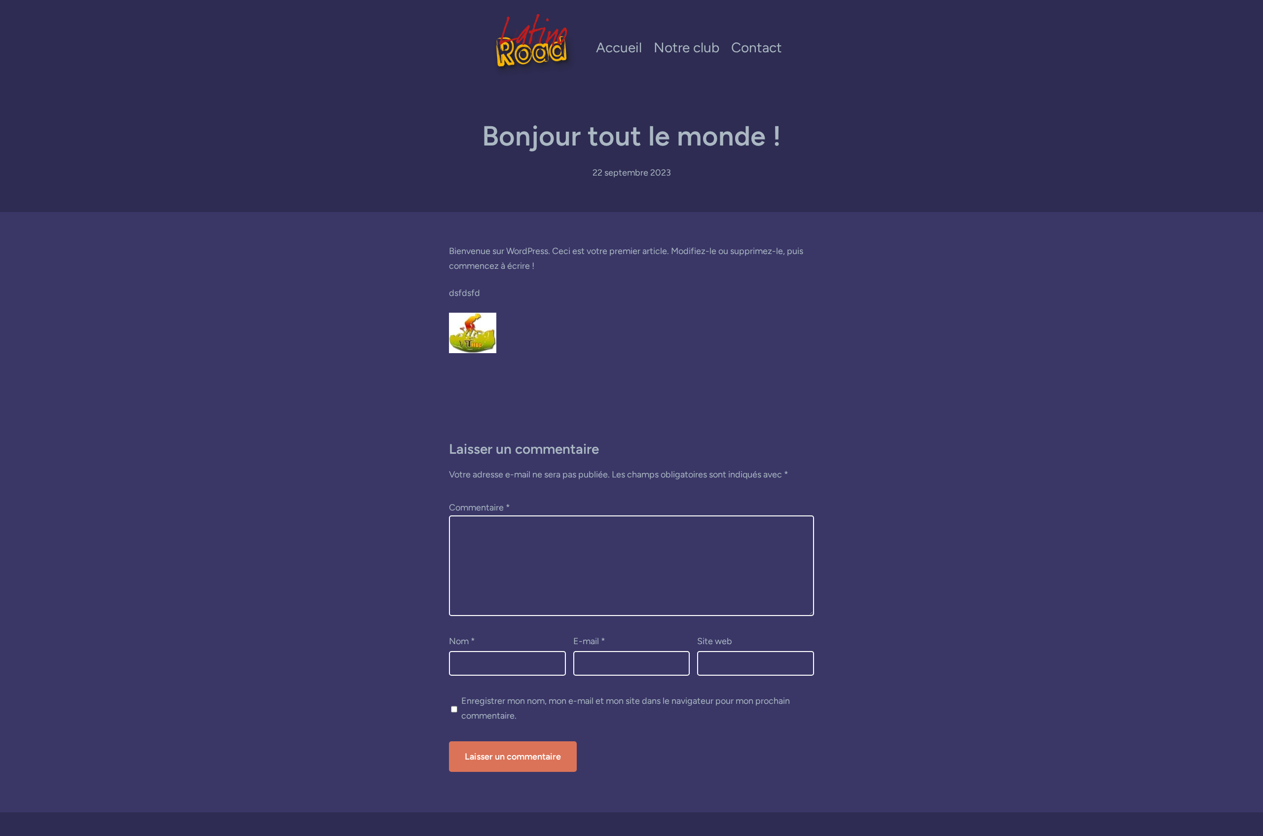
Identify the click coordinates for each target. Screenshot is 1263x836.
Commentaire (479, 507)
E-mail (589, 641)
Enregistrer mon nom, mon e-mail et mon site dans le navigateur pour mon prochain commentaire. (625, 708)
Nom (462, 641)
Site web (714, 641)
